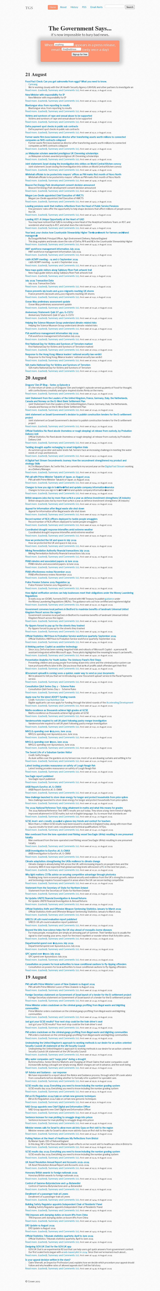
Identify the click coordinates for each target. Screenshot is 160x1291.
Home (53, 7)
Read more (31, 90)
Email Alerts (96, 7)
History (74, 7)
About (63, 7)
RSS (84, 7)
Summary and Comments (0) (63, 90)
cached (42, 90)
